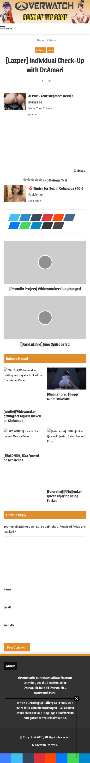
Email (7, 607)
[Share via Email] (46, 225)
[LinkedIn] (24, 217)
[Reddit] (57, 217)
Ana (50, 50)
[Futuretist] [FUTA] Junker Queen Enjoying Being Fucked (64, 496)
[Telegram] (35, 225)
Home (40, 40)
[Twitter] (13, 217)
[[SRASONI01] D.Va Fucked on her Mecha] (23, 440)
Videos (51, 40)
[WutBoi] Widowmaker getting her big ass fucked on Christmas (22, 416)
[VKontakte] (68, 217)
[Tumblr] (35, 217)
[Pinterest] (46, 217)
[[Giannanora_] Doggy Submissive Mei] (67, 378)
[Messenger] (13, 225)
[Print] (57, 225)
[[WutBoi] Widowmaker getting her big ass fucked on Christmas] (23, 387)
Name (7, 589)
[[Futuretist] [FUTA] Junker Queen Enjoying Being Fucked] (67, 458)
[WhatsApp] (24, 225)
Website (9, 625)
